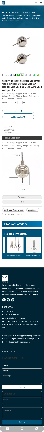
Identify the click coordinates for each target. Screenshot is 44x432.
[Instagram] (8, 299)
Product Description (12, 138)
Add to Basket (17, 117)
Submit (22, 387)
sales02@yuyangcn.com (13, 318)
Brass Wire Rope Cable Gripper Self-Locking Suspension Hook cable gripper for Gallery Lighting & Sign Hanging (13, 255)
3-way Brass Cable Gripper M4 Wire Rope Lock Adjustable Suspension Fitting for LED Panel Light (31, 255)
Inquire (17, 111)
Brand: (6, 130)
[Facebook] (4, 299)
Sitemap (28, 339)
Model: (6, 127)
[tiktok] (12, 299)
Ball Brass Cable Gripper (14, 210)
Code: (6, 133)
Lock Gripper (33, 210)
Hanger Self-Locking (12, 214)
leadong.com (25, 342)
